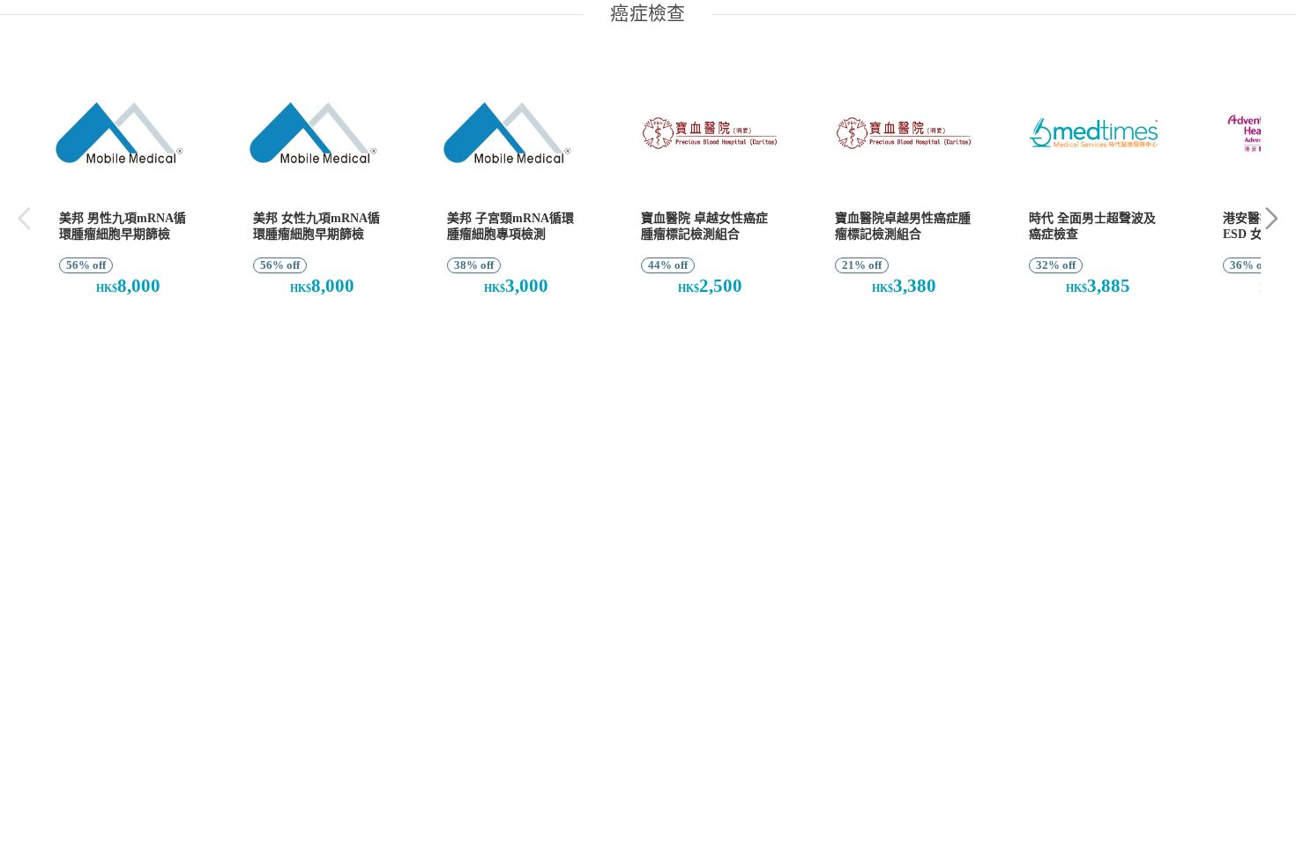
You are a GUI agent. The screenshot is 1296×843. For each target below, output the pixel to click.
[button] (1271, 218)
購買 (118, 332)
